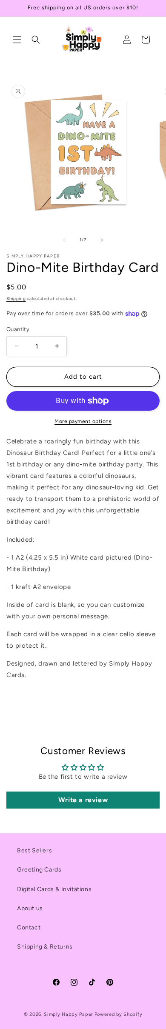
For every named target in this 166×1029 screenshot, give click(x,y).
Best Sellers (34, 850)
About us (30, 908)
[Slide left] (64, 240)
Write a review (83, 800)
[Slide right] (101, 240)
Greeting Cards (39, 869)
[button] (17, 39)
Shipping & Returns (45, 946)
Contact (28, 927)
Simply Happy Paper (68, 1014)
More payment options (83, 421)
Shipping (16, 298)
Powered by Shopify (118, 1014)
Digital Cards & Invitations (54, 889)
